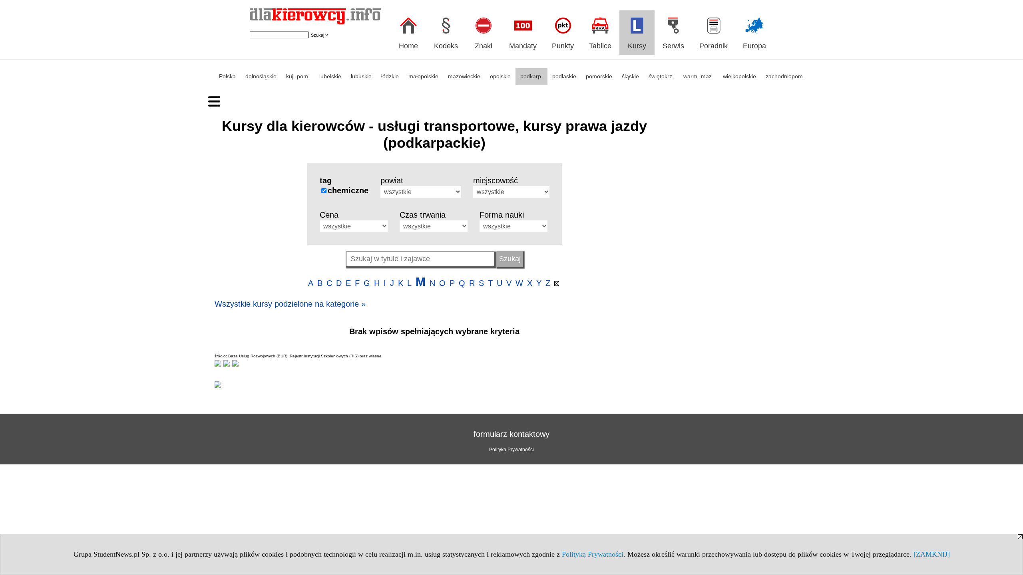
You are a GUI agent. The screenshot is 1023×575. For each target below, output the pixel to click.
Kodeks (446, 46)
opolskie (500, 76)
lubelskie (330, 76)
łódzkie (390, 76)
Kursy (637, 46)
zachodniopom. (785, 76)
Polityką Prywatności (592, 554)
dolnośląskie (261, 76)
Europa (754, 46)
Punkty (563, 46)
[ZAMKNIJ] (932, 554)
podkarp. (531, 76)
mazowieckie (464, 76)
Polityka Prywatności (511, 449)
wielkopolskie (739, 76)
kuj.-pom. (298, 76)
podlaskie (564, 76)
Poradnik (713, 46)
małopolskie (423, 76)
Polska (227, 76)
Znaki (483, 46)
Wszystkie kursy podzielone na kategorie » (290, 303)
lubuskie (361, 76)
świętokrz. (661, 76)
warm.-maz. (698, 76)
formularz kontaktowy (511, 434)
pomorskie (599, 76)
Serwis (673, 46)
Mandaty (523, 46)
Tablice (600, 46)
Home (408, 46)
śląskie (630, 76)
